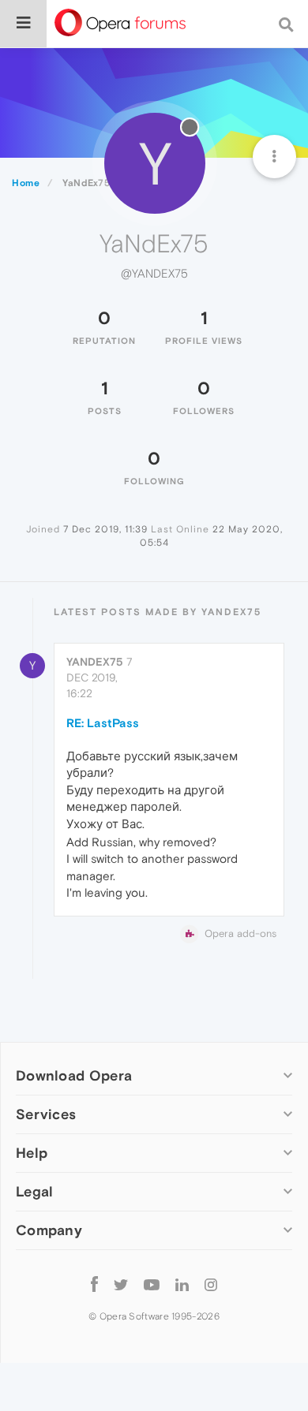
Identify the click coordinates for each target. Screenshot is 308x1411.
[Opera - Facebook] (94, 1283)
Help (31, 1152)
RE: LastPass (102, 723)
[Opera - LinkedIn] (182, 1284)
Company (49, 1230)
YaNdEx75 (94, 661)
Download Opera (74, 1075)
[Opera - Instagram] (211, 1284)
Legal (35, 1191)
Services (46, 1114)
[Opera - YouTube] (151, 1284)
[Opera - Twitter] (121, 1284)
